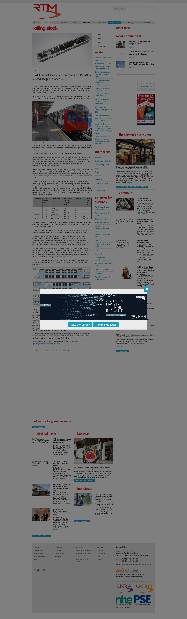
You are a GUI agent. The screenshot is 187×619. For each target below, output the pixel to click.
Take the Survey (80, 324)
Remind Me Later (106, 324)
